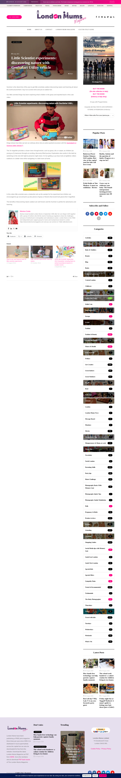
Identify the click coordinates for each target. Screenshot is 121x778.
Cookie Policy (95, 749)
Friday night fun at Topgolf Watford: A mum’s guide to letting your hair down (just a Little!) (106, 703)
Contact (49, 29)
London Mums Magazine (65, 29)
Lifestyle (91, 5)
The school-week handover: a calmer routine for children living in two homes (106, 677)
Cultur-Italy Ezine (86, 29)
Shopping (110, 5)
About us (38, 29)
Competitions (28, 5)
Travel (47, 5)
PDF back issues (24, 759)
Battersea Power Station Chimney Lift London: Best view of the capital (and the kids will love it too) (90, 159)
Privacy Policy (106, 749)
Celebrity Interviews (13, 5)
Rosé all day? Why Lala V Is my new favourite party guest (90, 702)
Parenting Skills (40, 746)
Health (82, 5)
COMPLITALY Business (23, 773)
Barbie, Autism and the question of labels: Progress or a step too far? (106, 157)
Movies (74, 5)
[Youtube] (16, 229)
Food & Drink (57, 5)
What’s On (38, 5)
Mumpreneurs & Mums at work (77, 735)
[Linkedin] (11, 229)
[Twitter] (14, 229)
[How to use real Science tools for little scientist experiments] (18, 252)
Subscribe (15, 17)
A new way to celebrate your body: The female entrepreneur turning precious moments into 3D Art (68, 2)
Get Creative (17, 42)
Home (29, 29)
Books (67, 5)
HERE (12, 757)
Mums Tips (100, 5)
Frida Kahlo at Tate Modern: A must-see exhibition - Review (90, 185)
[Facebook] (8, 229)
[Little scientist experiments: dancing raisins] (42, 252)
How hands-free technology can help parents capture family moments (90, 677)
